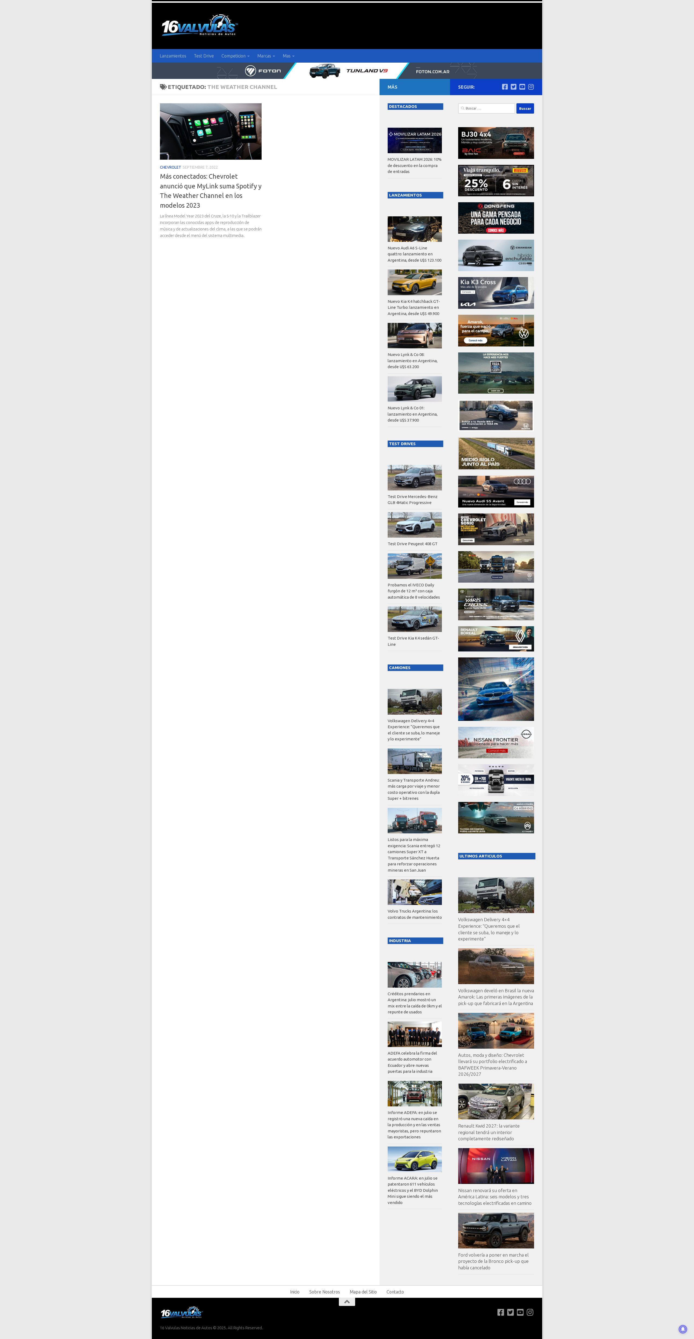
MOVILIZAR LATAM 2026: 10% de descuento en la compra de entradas (415, 165)
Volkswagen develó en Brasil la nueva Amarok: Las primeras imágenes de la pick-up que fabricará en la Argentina (496, 997)
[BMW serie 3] (496, 719)
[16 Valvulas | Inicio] (200, 26)
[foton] (347, 71)
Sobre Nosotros (324, 1291)
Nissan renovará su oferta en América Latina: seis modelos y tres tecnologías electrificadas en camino (495, 1197)
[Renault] (496, 650)
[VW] (496, 345)
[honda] (496, 430)
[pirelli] (496, 194)
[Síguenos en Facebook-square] (505, 87)
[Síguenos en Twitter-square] (513, 87)
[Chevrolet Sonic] (496, 543)
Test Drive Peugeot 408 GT (413, 543)
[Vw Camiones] (496, 581)
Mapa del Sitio (363, 1291)
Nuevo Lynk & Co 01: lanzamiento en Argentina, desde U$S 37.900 (413, 414)
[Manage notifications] (683, 1329)
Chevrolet (170, 167)
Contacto (395, 1291)
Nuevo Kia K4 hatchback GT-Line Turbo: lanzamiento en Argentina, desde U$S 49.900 (414, 307)
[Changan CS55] (496, 269)
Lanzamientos (173, 55)
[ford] (496, 392)
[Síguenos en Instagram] (531, 87)
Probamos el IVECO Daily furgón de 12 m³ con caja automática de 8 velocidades (414, 591)
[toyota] (496, 618)
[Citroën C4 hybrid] (496, 832)
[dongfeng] (496, 232)
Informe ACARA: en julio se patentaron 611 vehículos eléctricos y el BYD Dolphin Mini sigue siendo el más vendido (413, 1190)
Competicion (233, 55)
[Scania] (496, 468)
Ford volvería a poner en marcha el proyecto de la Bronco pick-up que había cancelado (493, 1261)
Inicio (295, 1291)
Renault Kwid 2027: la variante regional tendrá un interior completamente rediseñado (489, 1132)
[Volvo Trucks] (496, 794)
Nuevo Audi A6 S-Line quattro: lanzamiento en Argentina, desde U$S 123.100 (414, 254)
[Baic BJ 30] (496, 157)
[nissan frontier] (496, 756)
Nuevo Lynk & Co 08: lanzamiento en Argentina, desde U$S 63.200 (413, 360)
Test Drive (204, 55)
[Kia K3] (496, 307)
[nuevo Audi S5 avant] (496, 506)
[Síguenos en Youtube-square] (522, 87)
